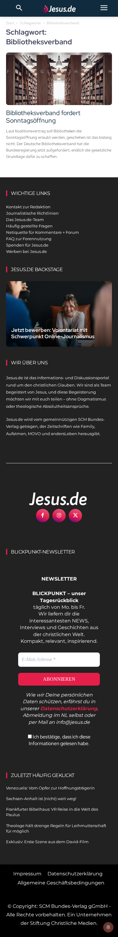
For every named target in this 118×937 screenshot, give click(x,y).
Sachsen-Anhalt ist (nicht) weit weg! (41, 798)
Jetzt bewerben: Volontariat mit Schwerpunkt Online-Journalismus (52, 333)
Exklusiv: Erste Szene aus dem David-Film (47, 841)
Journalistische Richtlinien (32, 213)
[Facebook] (42, 515)
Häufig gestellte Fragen (29, 225)
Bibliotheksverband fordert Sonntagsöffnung (43, 116)
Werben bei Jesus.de (26, 251)
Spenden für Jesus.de (27, 245)
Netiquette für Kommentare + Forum (42, 232)
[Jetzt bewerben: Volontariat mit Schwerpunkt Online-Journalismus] (59, 314)
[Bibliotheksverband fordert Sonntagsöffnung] (59, 79)
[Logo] (51, 498)
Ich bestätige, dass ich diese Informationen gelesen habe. (59, 740)
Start (10, 23)
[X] (75, 515)
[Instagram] (59, 515)
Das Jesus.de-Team (25, 219)
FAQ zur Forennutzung (28, 238)
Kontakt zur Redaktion (28, 206)
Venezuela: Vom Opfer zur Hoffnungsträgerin (50, 787)
